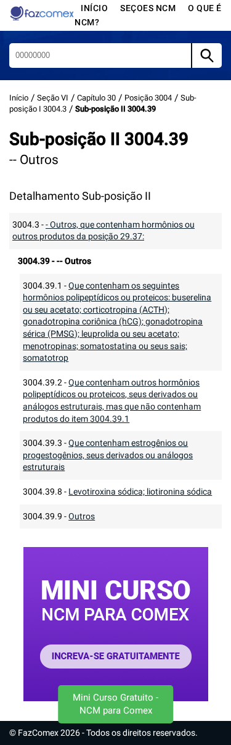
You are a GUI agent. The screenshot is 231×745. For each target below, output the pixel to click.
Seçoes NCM (148, 8)
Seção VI (52, 97)
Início (94, 8)
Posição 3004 (148, 97)
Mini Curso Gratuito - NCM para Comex (115, 704)
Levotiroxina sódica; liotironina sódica (140, 491)
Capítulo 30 (96, 97)
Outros (81, 516)
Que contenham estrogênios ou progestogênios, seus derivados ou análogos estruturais (108, 455)
